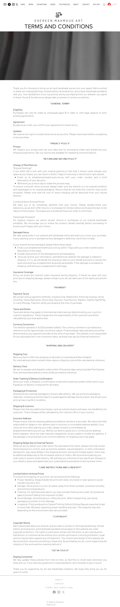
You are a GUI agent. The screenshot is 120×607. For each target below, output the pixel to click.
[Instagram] (13, 4)
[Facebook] (9, 4)
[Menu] (5, 4)
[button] (53, 4)
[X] (17, 4)
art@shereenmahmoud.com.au (48, 177)
